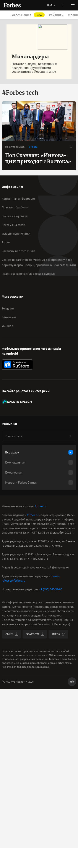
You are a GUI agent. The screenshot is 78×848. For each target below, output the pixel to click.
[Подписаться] (71, 436)
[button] (72, 5)
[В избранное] (71, 146)
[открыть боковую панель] (62, 5)
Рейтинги (56, 15)
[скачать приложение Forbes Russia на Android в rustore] (17, 364)
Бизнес (33, 147)
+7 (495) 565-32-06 (50, 589)
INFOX (56, 634)
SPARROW (32, 634)
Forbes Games (26, 15)
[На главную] (12, 5)
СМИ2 (9, 634)
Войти (51, 5)
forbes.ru (41, 506)
